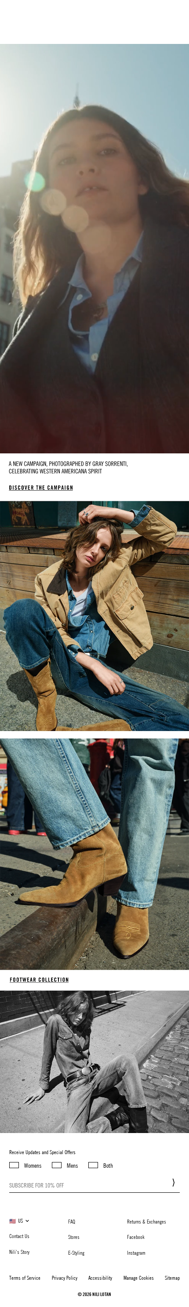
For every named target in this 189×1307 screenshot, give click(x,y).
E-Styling (76, 1252)
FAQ (71, 1221)
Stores (74, 1236)
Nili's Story (19, 1251)
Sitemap (172, 1277)
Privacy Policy (64, 1277)
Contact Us (19, 1235)
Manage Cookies (139, 1277)
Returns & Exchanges (146, 1221)
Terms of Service (24, 1277)
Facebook (136, 1236)
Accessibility (100, 1277)
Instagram (136, 1252)
